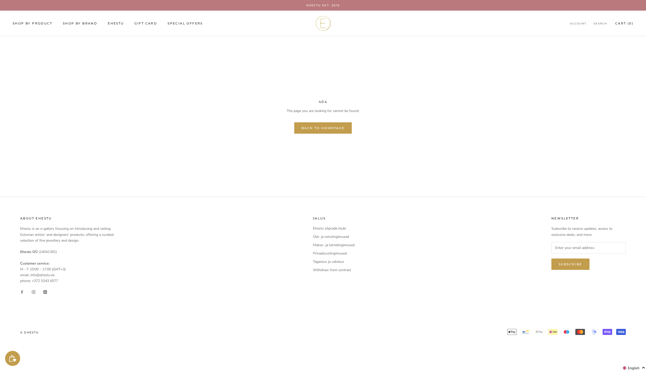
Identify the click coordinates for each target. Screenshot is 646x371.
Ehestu (116, 23)
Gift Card (145, 23)
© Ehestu (29, 332)
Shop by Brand (80, 23)
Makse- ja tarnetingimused (334, 245)
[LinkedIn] (45, 292)
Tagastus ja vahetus (328, 261)
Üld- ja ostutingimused (331, 236)
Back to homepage (323, 128)
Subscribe (570, 264)
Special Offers (185, 23)
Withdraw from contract (332, 270)
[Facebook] (22, 292)
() (624, 23)
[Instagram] (33, 292)
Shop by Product (32, 23)
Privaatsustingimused (330, 253)
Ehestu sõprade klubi (329, 228)
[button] (634, 368)
